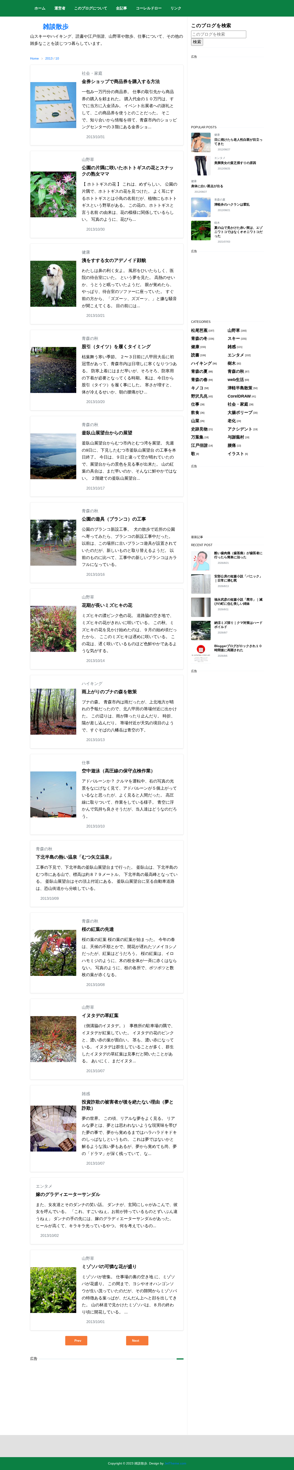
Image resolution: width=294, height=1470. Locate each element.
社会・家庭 (92, 73)
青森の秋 (90, 338)
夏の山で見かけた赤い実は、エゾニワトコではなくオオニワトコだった (238, 232)
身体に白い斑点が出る (207, 186)
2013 (49, 58)
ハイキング (92, 683)
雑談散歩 (49, 26)
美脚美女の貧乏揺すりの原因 (235, 163)
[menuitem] (40, 8)
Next (135, 1340)
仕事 (86, 762)
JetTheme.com (175, 1463)
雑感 (86, 1094)
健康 (86, 252)
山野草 (88, 159)
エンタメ (44, 1186)
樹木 (217, 222)
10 (57, 58)
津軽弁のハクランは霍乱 (232, 204)
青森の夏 (219, 199)
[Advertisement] (107, 1397)
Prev (77, 1340)
